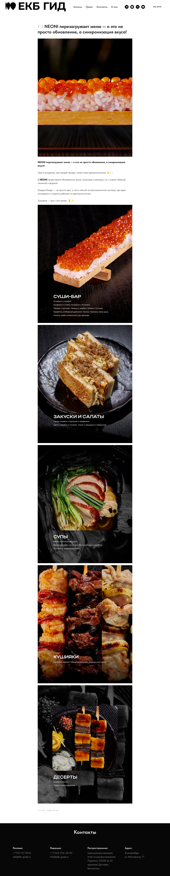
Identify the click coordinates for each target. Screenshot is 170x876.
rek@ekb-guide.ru (22, 856)
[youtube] (143, 7)
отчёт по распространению (101, 856)
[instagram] (132, 7)
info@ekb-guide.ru (59, 856)
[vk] (138, 7)
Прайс (89, 6)
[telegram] (127, 7)
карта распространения (100, 852)
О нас (114, 6)
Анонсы (77, 6)
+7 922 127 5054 (22, 852)
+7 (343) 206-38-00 (61, 852)
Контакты (102, 6)
